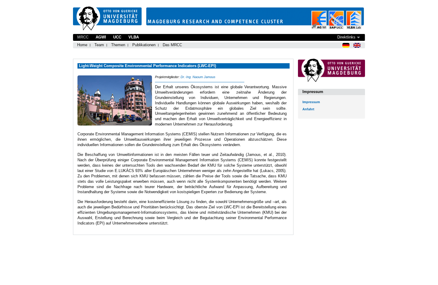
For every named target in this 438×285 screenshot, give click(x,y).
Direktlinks (346, 37)
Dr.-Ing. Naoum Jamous (198, 77)
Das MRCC (172, 45)
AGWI (101, 37)
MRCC (82, 37)
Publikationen (144, 45)
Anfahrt (308, 109)
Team (99, 45)
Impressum (311, 102)
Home (82, 45)
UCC (117, 37)
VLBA (133, 37)
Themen (118, 45)
